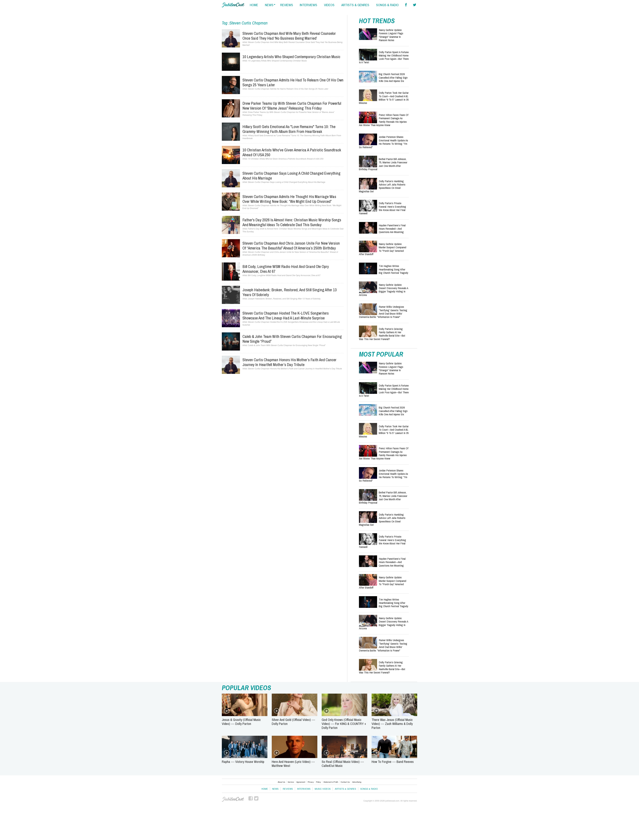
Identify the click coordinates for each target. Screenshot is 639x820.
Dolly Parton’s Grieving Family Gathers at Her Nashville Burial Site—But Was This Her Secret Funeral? (382, 334)
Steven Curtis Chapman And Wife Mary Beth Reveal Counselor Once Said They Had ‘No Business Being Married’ (289, 36)
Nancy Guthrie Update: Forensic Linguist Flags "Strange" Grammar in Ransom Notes (391, 35)
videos (329, 4)
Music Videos (323, 788)
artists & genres (355, 4)
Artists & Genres (345, 788)
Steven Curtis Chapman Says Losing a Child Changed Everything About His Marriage (291, 176)
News (275, 788)
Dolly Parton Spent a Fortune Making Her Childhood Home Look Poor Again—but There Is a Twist (384, 57)
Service (291, 782)
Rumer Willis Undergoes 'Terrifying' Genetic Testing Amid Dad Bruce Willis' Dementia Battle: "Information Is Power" (383, 312)
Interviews (304, 788)
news (269, 4)
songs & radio (387, 4)
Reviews (288, 788)
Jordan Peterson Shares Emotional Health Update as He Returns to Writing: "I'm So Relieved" (383, 142)
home (254, 4)
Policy (318, 782)
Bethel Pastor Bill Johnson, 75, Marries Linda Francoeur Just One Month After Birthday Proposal (383, 164)
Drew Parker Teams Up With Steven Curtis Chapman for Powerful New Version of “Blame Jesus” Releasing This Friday (291, 106)
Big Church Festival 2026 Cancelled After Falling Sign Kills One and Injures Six (393, 77)
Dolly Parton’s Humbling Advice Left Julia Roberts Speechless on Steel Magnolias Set (382, 186)
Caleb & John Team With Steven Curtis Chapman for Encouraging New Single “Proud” (292, 339)
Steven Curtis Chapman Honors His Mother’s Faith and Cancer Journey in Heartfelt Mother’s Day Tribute (289, 362)
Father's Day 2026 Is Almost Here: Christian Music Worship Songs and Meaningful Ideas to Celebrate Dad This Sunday (291, 222)
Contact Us (345, 782)
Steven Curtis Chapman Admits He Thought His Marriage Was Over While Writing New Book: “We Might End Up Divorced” (289, 199)
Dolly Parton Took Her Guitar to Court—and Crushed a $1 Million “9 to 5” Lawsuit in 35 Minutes (384, 98)
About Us (281, 782)
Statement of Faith (330, 782)
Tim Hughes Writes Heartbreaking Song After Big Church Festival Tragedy (393, 269)
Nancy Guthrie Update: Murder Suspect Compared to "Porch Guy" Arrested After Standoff (382, 249)
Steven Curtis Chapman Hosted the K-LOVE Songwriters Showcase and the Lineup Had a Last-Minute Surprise (285, 315)
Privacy (311, 782)
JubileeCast (233, 799)
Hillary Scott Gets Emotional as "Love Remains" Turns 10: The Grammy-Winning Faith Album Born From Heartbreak (288, 129)
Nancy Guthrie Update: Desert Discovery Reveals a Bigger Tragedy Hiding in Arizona (383, 290)
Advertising (356, 782)
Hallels (233, 4)
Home (264, 788)
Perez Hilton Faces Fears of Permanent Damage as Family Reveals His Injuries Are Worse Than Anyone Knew (383, 120)
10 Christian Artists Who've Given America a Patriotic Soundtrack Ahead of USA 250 (291, 152)
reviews (286, 4)
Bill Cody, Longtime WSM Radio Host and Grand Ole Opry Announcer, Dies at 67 (285, 269)
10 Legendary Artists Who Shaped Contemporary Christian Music (291, 56)
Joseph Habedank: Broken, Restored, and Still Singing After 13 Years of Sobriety (289, 292)
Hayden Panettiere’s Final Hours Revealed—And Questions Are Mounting (392, 228)
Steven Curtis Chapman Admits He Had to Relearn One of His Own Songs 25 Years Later (292, 82)
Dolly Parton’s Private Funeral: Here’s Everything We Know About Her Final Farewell (382, 208)
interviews (308, 4)
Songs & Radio (369, 788)
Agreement (300, 782)
